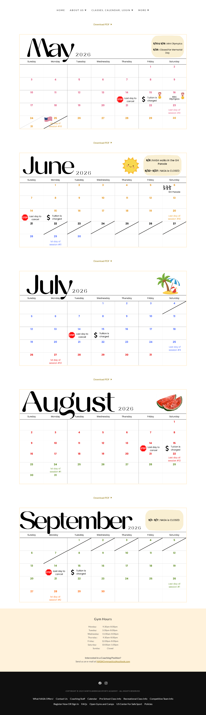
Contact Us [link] (62, 698)
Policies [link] (148, 704)
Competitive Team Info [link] (161, 698)
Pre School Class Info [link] (110, 698)
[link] (103, 24)
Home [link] (61, 10)
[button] (78, 10)
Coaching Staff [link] (77, 698)
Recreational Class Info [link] (135, 698)
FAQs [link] (84, 704)
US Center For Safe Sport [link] (129, 704)
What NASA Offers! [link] (43, 698)
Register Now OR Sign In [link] (66, 704)
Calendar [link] (92, 698)
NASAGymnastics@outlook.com (113, 661)
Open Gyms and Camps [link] (102, 704)
